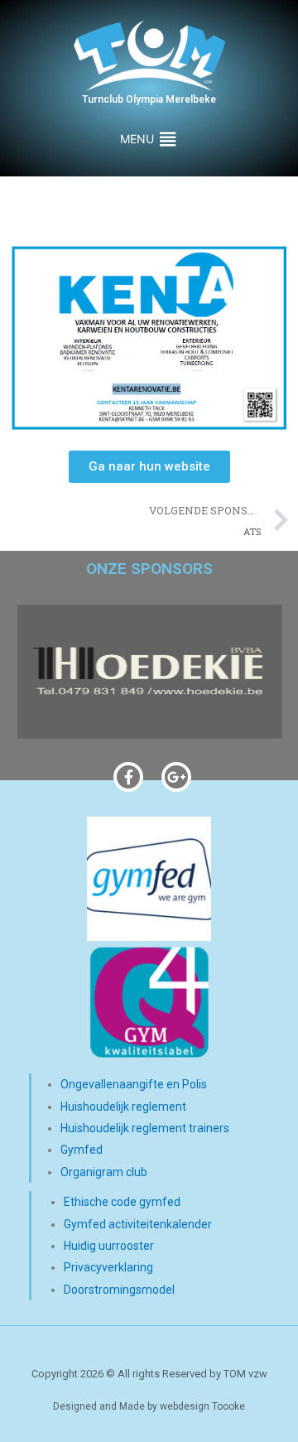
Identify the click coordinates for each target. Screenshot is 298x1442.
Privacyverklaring (108, 1267)
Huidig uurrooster (109, 1245)
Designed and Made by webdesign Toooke (149, 1406)
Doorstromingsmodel (119, 1289)
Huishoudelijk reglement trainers (144, 1128)
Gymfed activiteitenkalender (138, 1224)
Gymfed (81, 1149)
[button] (137, 139)
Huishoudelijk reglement (123, 1106)
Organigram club (103, 1172)
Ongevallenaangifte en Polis (133, 1084)
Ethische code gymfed (122, 1201)
